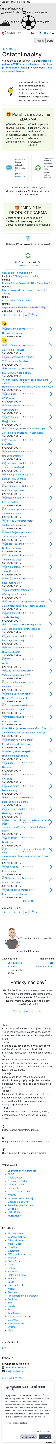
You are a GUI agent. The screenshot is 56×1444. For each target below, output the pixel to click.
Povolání (12, 1292)
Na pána (6, 767)
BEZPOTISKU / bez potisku (16, 372)
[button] (34, 32)
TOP (15, 276)
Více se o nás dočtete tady (28, 1011)
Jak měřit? (13, 1188)
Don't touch (8, 842)
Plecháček (23, 307)
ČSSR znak (8, 398)
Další (31, 314)
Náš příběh (14, 1212)
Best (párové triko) (12, 582)
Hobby (11, 1268)
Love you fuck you (12, 686)
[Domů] (3, 49)
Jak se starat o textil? (19, 1191)
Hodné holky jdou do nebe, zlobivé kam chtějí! (27, 386)
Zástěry (48, 283)
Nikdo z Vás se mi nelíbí (15, 698)
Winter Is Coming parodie (16, 525)
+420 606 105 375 (16, 1367)
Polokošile (25, 283)
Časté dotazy (15, 1177)
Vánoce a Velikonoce (19, 1316)
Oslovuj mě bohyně (12, 333)
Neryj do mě (9, 421)
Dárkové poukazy (17, 1240)
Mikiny (15, 283)
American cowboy (12, 721)
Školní (11, 1309)
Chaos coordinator (12, 455)
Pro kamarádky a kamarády (23, 1295)
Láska (11, 1281)
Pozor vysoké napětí (13, 709)
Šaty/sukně (28, 290)
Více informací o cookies (16, 1423)
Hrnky (14, 307)
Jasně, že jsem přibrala (14, 536)
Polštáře (34, 307)
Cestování (13, 1250)
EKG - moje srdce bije (19, 1254)
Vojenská (13, 1319)
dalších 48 (28, 901)
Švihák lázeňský (11, 617)
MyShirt (12, 1330)
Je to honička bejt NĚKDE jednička (21, 628)
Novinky (35, 276)
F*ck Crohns (9, 871)
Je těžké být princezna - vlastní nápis (22, 432)
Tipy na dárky (15, 1233)
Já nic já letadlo (10, 571)
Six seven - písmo (12, 513)
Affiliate (12, 1194)
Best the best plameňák (15, 801)
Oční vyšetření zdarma (14, 594)
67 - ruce (7, 778)
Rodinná (12, 1299)
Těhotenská (14, 1313)
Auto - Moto (14, 1243)
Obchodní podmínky (19, 1201)
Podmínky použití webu (20, 1205)
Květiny (12, 1278)
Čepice (6, 307)
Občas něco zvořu (12, 882)
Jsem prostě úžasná (13, 467)
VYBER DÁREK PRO (11, 8)
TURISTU (15, 22)
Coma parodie (10, 409)
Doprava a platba (17, 1181)
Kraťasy (6, 283)
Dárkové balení (16, 1184)
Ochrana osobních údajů (21, 1198)
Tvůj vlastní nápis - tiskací (16, 361)
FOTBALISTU (43, 22)
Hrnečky (12, 1247)
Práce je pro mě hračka (14, 894)
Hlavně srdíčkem (11, 651)
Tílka (34, 283)
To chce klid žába (11, 559)
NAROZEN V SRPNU (37, 12)
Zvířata (12, 1326)
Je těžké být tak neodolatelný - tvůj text (24, 732)
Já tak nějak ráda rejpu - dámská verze (23, 605)
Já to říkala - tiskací (13, 349)
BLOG (11, 1174)
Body (5, 300)
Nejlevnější (24, 276)
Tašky (42, 307)
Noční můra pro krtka (14, 490)
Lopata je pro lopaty (13, 640)
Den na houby (9, 790)
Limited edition (10, 502)
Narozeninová (15, 1285)
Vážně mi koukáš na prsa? (16, 674)
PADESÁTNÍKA (13, 12)
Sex (10, 1302)
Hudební (12, 1271)
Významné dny (16, 1323)
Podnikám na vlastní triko (16, 744)
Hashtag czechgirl (12, 813)
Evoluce (12, 1257)
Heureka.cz (20, 176)
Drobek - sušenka (11, 548)
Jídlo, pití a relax (17, 1274)
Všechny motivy (16, 1236)
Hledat (40, 40)
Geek (10, 1264)
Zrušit (50, 40)
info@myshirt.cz (14, 1371)
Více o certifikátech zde (28, 266)
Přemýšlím (7, 444)
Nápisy (13, 49)
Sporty (11, 1306)
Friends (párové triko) (14, 478)
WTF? (5, 663)
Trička (40, 283)
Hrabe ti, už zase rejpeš (15, 755)
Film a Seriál (14, 1261)
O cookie (13, 1208)
